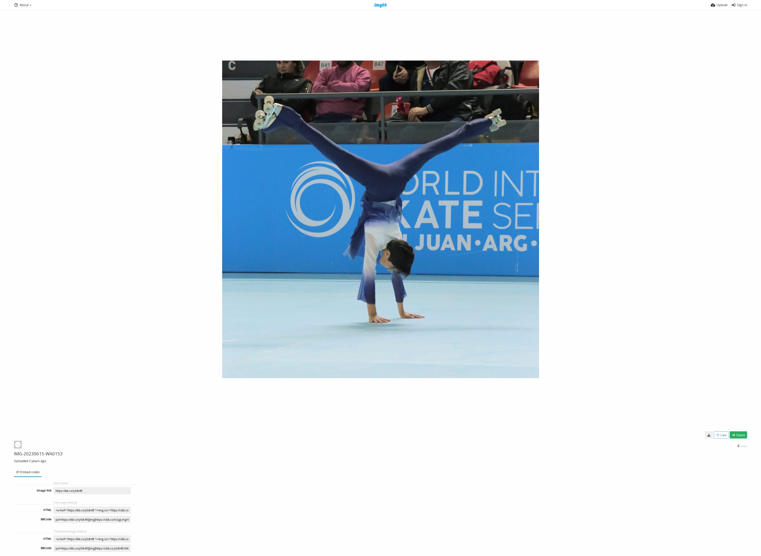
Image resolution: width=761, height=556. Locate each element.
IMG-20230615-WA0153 (38, 454)
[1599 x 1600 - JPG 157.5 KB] (709, 434)
